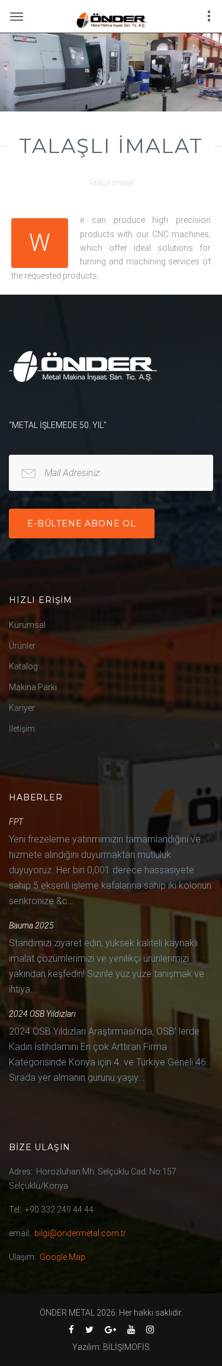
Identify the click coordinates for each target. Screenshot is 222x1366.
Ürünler (22, 645)
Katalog (23, 666)
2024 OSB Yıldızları (42, 1014)
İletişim (22, 728)
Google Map (62, 1257)
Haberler (36, 797)
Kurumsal (27, 625)
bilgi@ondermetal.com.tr (80, 1233)
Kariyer (22, 708)
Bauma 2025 (31, 925)
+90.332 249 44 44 (59, 1209)
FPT (16, 821)
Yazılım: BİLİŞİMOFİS (111, 1347)
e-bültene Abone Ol (81, 523)
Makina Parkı (33, 687)
